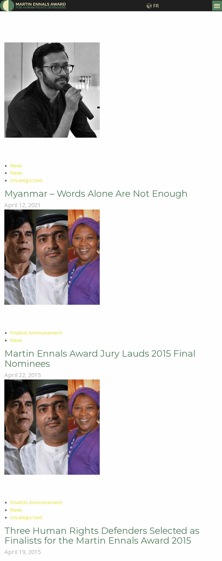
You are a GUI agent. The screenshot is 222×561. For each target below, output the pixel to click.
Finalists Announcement (36, 333)
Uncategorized (26, 180)
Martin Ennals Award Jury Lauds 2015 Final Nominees (99, 358)
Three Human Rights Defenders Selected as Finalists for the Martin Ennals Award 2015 (101, 535)
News (16, 165)
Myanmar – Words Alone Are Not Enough (96, 193)
